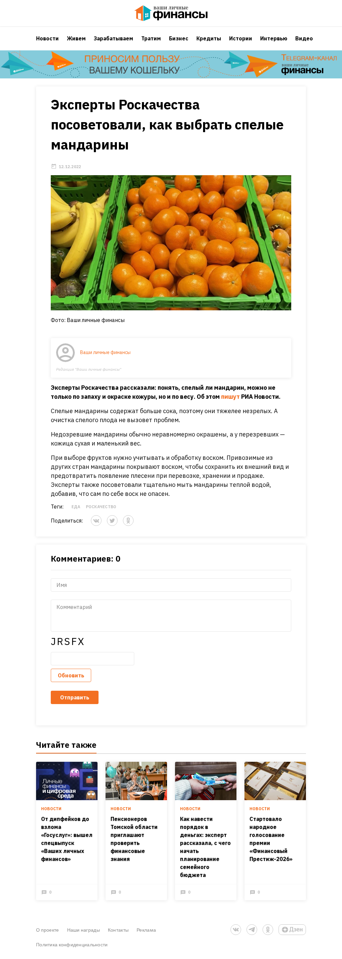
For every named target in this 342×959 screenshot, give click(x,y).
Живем (76, 38)
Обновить (71, 675)
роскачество (101, 506)
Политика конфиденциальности (72, 944)
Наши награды (83, 930)
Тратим (151, 38)
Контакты (118, 930)
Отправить (74, 697)
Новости (47, 38)
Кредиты (208, 38)
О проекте (47, 930)
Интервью (273, 38)
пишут (230, 396)
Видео (304, 38)
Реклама (146, 930)
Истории (240, 38)
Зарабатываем (113, 38)
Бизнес (178, 38)
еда (75, 506)
